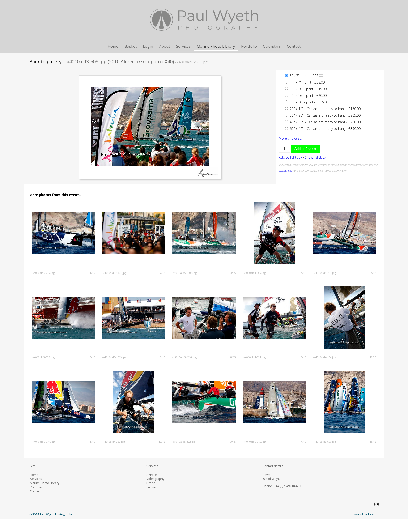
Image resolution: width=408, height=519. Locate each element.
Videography (155, 479)
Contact (294, 46)
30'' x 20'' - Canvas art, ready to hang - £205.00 (325, 115)
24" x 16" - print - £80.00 (308, 95)
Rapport (373, 514)
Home (113, 46)
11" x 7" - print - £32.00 (307, 82)
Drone (150, 483)
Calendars (272, 46)
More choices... (290, 138)
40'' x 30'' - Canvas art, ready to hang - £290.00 (325, 122)
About (164, 46)
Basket (130, 46)
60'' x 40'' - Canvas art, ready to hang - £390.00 (325, 128)
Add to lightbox (290, 157)
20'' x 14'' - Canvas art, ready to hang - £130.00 (325, 108)
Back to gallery (45, 61)
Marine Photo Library (216, 46)
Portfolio (249, 46)
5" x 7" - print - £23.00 (306, 75)
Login (148, 46)
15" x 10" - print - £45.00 (308, 89)
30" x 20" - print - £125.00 (308, 102)
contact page (286, 170)
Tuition (151, 487)
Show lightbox (315, 157)
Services (183, 46)
